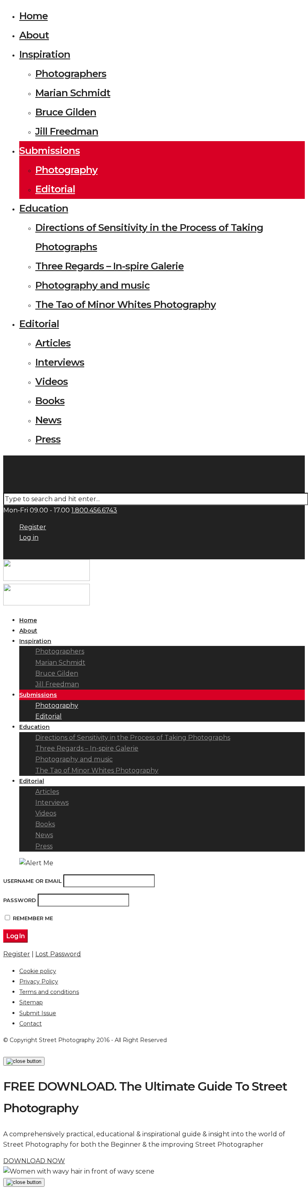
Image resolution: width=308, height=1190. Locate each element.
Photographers (70, 73)
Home (33, 16)
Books (50, 401)
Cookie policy (37, 971)
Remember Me (33, 918)
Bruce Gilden (65, 112)
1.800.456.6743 (94, 510)
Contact (30, 1023)
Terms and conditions (49, 992)
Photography (66, 170)
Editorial (55, 189)
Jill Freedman (66, 131)
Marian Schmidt (72, 93)
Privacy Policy (38, 981)
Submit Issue (37, 1013)
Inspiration (44, 54)
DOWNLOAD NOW (34, 1161)
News (48, 420)
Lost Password (58, 954)
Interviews (59, 362)
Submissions (49, 150)
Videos (51, 381)
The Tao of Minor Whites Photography (125, 304)
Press (48, 439)
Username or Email (32, 881)
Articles (53, 343)
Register (32, 527)
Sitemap (31, 1002)
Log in (28, 537)
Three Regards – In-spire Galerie (109, 266)
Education (43, 208)
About (34, 35)
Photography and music (92, 285)
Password (19, 900)
